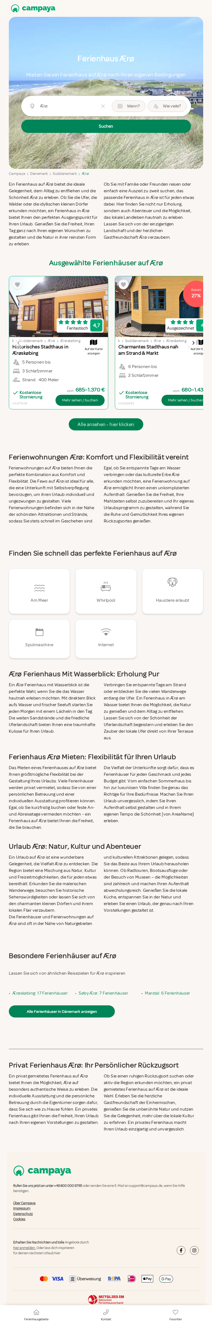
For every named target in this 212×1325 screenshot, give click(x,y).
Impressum (21, 1208)
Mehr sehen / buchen (80, 400)
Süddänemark (65, 173)
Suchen (106, 126)
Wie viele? (172, 106)
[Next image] (193, 342)
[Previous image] (18, 342)
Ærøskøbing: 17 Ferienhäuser (40, 993)
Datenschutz (23, 1214)
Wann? (133, 106)
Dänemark (39, 173)
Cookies (19, 1219)
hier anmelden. (24, 1248)
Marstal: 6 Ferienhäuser (167, 993)
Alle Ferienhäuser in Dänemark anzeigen (62, 1011)
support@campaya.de (145, 1186)
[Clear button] (103, 106)
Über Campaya (24, 1203)
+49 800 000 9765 (68, 1186)
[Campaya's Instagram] (194, 1250)
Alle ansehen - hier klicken (106, 424)
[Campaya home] (32, 8)
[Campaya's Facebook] (181, 1250)
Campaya (17, 173)
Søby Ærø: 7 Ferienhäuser (103, 993)
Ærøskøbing (70, 340)
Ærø (85, 173)
